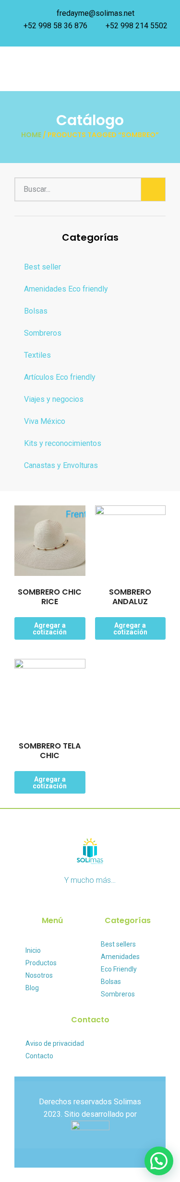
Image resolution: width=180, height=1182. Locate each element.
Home (31, 135)
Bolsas (36, 311)
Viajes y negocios (54, 399)
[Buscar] (153, 189)
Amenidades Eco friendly (66, 288)
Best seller (42, 266)
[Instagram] (98, 1069)
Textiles (37, 355)
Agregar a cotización (50, 628)
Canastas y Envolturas (61, 465)
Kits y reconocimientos (62, 443)
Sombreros (42, 333)
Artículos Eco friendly (60, 377)
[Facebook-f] (81, 1069)
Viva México (44, 421)
